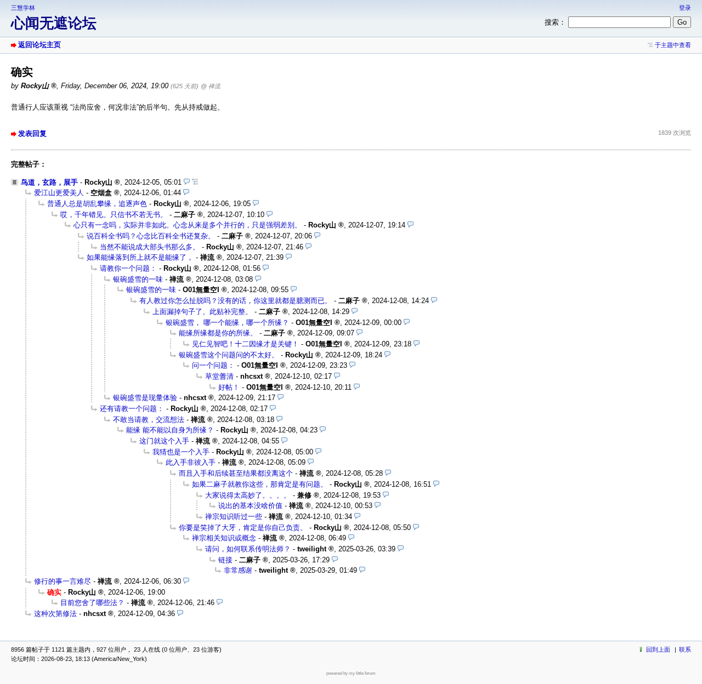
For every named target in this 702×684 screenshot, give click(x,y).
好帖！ (229, 387)
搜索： (555, 22)
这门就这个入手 (164, 441)
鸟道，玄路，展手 (49, 182)
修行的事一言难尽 (62, 581)
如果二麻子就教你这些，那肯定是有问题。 (259, 484)
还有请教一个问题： (132, 408)
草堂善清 (219, 376)
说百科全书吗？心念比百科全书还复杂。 (151, 236)
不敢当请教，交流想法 (148, 419)
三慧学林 (23, 7)
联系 (685, 649)
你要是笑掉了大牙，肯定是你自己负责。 (243, 527)
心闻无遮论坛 (54, 23)
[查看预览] (187, 182)
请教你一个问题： (128, 268)
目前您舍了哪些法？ (92, 602)
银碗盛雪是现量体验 (145, 398)
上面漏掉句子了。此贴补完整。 (202, 311)
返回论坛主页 (39, 45)
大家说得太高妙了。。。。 (248, 495)
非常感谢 (238, 570)
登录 (685, 7)
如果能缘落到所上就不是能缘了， (140, 257)
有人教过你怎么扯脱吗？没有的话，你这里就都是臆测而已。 (235, 301)
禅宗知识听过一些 (233, 516)
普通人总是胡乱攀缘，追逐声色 (97, 204)
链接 (225, 560)
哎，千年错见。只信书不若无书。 (113, 214)
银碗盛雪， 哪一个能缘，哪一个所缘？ (227, 322)
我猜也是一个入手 (181, 452)
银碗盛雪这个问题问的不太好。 (229, 355)
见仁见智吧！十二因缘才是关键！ (245, 344)
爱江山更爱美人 (59, 193)
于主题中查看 (673, 45)
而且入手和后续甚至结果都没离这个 (236, 473)
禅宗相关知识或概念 (224, 538)
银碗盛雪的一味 (138, 279)
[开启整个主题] (195, 182)
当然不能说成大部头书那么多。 (150, 247)
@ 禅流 (210, 86)
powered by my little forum (351, 673)
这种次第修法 (55, 613)
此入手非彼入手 (191, 462)
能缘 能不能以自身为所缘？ (170, 430)
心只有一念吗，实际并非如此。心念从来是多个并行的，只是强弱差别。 (187, 225)
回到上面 (658, 649)
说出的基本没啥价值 (250, 505)
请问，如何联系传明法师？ (248, 549)
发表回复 (32, 133)
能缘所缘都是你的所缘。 (218, 333)
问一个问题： (213, 365)
